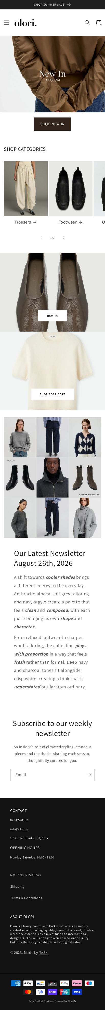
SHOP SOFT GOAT (52, 394)
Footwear (68, 222)
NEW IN (52, 315)
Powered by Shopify (65, 1001)
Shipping (17, 886)
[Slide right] (63, 237)
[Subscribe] (89, 775)
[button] (6, 22)
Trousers (23, 222)
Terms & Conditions (26, 898)
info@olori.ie (19, 829)
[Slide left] (41, 237)
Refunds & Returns (25, 875)
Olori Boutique (45, 1001)
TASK (43, 952)
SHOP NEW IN (52, 124)
